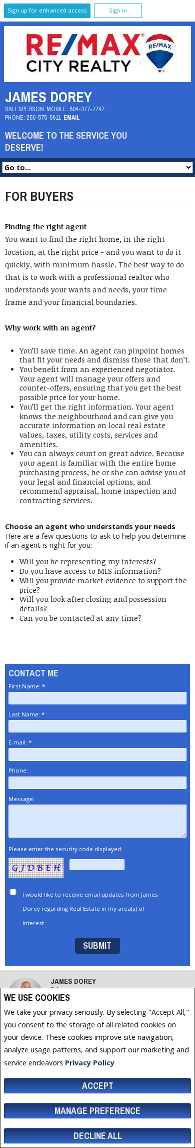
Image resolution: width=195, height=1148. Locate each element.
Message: (22, 799)
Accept (98, 1085)
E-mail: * (20, 742)
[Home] (98, 79)
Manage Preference (97, 1110)
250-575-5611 (43, 117)
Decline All (98, 1135)
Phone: (19, 770)
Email (72, 117)
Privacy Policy (89, 1062)
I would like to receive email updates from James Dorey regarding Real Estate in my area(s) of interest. (90, 909)
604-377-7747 (87, 109)
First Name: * (26, 686)
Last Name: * (26, 714)
